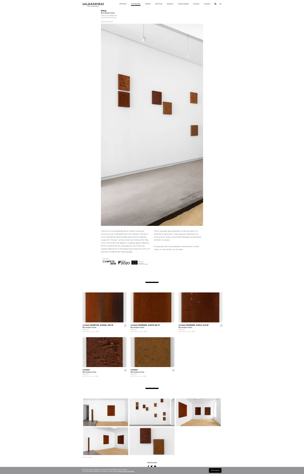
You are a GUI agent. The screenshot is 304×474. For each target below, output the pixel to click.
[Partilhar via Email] (155, 466)
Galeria (207, 4)
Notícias (158, 4)
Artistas (122, 4)
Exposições (135, 4)
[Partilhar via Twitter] (151, 466)
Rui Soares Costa (108, 13)
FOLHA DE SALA (107, 21)
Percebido (215, 470)
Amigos (196, 4)
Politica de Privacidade (126, 471)
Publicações (183, 4)
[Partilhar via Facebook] (148, 466)
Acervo (170, 4)
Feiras (147, 4)
